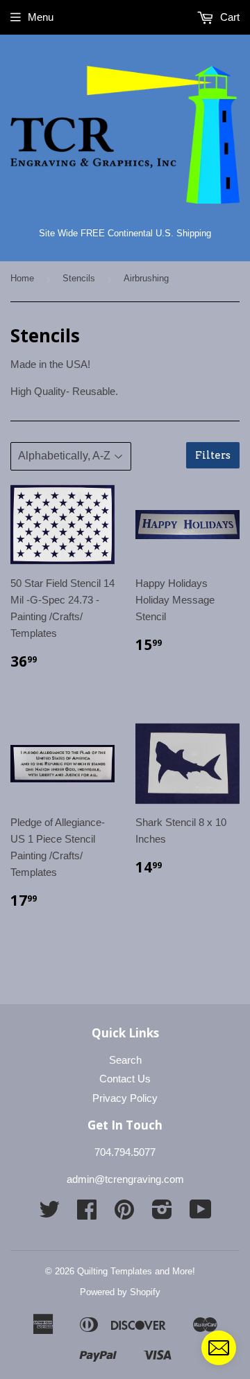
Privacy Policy (125, 1098)
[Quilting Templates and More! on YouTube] (201, 1214)
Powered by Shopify (120, 1292)
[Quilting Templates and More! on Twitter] (49, 1214)
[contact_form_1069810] (218, 1347)
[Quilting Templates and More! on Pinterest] (124, 1214)
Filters (213, 455)
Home (22, 278)
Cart (228, 17)
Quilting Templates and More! (136, 1271)
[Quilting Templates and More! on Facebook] (86, 1214)
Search (125, 1060)
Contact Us (125, 1078)
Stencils (78, 278)
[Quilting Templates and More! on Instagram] (162, 1214)
